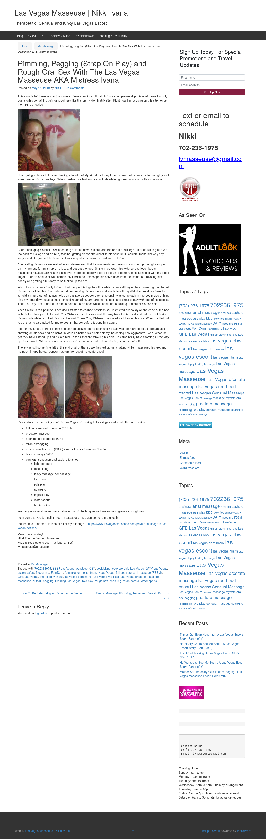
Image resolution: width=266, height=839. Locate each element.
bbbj (209, 318)
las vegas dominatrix (78, 577)
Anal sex (226, 313)
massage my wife (224, 398)
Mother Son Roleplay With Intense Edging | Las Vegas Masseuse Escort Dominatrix (211, 674)
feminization (73, 572)
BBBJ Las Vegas (63, 568)
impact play (47, 577)
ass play (199, 318)
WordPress (244, 831)
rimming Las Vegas (67, 581)
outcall (37, 581)
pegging (48, 581)
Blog (20, 36)
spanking (115, 581)
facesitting (42, 572)
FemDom (57, 572)
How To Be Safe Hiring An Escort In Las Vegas (50, 593)
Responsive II (211, 831)
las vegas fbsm (225, 357)
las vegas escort (206, 352)
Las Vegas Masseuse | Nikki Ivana (71, 12)
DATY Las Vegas (156, 568)
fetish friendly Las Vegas (98, 572)
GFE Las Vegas (28, 577)
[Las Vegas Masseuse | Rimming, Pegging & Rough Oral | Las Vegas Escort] (190, 189)
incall (59, 577)
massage (207, 398)
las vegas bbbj (198, 341)
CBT (92, 568)
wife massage (200, 414)
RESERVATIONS (59, 36)
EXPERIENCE (85, 36)
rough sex (101, 581)
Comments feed (190, 463)
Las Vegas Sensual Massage (218, 392)
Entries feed (188, 457)
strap (126, 581)
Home (25, 46)
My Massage (46, 46)
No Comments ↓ (76, 88)
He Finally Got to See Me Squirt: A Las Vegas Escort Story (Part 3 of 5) (209, 646)
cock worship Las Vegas (128, 568)
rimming (185, 409)
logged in (41, 613)
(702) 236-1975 (194, 305)
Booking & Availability (113, 36)
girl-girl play (217, 334)
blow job (219, 318)
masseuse (24, 581)
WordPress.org (190, 468)
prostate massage (214, 403)
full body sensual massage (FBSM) (139, 572)
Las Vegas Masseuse (201, 374)
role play (87, 581)
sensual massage (218, 409)
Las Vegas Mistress (106, 577)
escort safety (26, 572)
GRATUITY (35, 36)
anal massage (206, 312)
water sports (149, 581)
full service (227, 328)
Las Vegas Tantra (190, 398)
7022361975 (42, 568)
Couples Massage (201, 323)
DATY (217, 323)
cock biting (104, 568)
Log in (184, 452)
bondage (82, 568)
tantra (135, 581)
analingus (185, 312)
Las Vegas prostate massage (140, 577)
